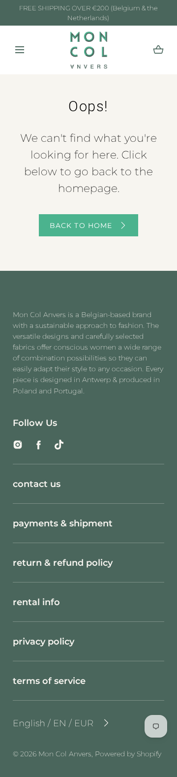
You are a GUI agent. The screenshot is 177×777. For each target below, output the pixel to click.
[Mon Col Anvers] (89, 50)
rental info (36, 602)
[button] (20, 50)
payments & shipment (63, 523)
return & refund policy (63, 562)
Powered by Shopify (128, 753)
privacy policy (43, 641)
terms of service (49, 681)
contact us (36, 484)
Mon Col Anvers (64, 753)
